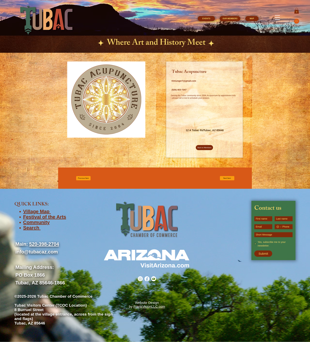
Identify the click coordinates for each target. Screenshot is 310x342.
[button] (296, 11)
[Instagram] (140, 278)
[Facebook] (146, 278)
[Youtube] (153, 278)
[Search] (296, 21)
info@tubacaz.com (36, 251)
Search (32, 227)
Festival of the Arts (44, 217)
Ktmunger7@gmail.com (184, 81)
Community (36, 222)
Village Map (37, 211)
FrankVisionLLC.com (149, 306)
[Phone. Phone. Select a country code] (279, 226)
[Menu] (277, 17)
